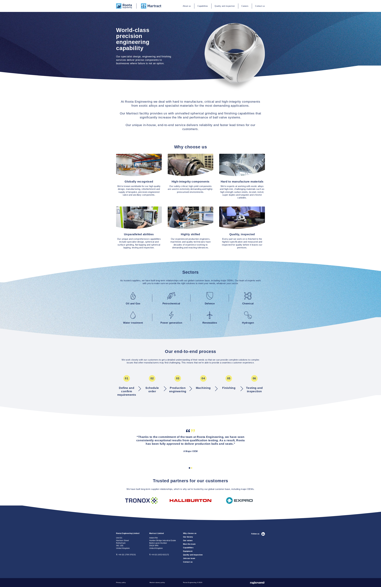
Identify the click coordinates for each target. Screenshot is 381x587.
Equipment (187, 551)
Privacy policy (121, 582)
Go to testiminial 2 (191, 468)
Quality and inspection (225, 6)
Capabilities (202, 6)
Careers (244, 6)
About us (187, 6)
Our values (188, 540)
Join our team (189, 558)
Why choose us (189, 533)
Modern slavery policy (157, 582)
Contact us (260, 6)
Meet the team (189, 544)
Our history (188, 537)
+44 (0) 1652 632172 (159, 555)
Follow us (255, 534)
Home (119, 4)
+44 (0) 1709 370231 (126, 555)
